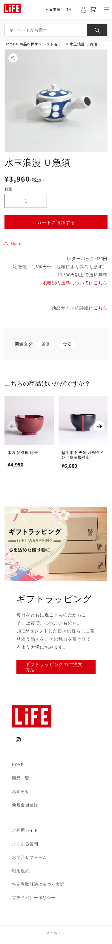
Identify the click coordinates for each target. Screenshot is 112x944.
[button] (106, 9)
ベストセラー (54, 44)
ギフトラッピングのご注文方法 (54, 667)
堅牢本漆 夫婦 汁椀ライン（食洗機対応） (83, 455)
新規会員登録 (25, 805)
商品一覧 (20, 778)
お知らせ (20, 791)
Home (9, 44)
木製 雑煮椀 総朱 (22, 452)
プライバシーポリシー (34, 897)
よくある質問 (25, 844)
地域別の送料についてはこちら (75, 282)
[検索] (97, 30)
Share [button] (16, 243)
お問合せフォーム (29, 857)
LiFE (62, 933)
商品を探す (28, 44)
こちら (100, 308)
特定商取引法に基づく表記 (38, 884)
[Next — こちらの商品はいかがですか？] (99, 426)
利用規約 (20, 871)
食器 (67, 344)
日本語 (55, 9)
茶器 (46, 344)
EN (68, 9)
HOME (17, 764)
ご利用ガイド (25, 830)
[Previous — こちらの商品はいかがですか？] (12, 426)
